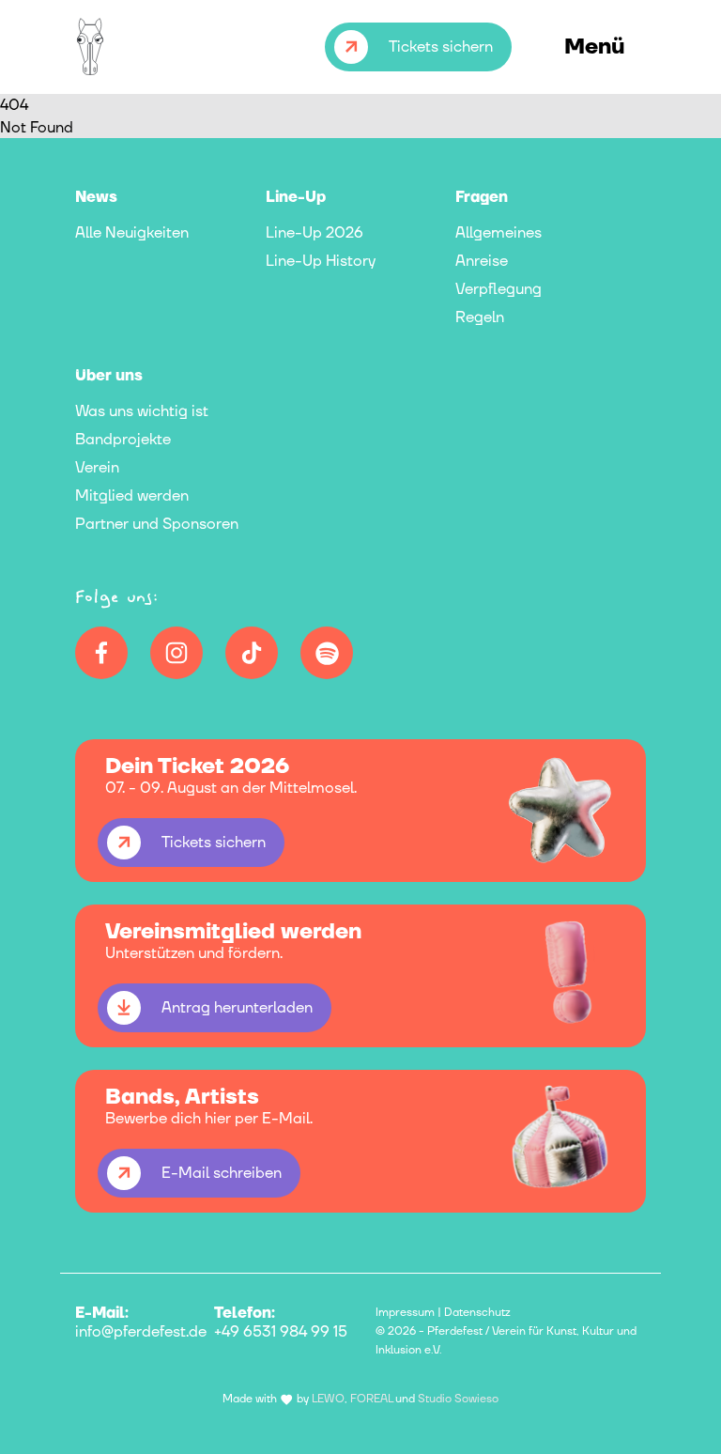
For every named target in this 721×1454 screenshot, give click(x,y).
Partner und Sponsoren (156, 524)
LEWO (328, 1399)
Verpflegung (498, 289)
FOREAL (371, 1399)
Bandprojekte (123, 439)
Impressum (405, 1313)
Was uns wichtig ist (141, 411)
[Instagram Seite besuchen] (176, 652)
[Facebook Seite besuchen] (101, 652)
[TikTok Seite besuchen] (251, 652)
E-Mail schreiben (221, 1173)
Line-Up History (321, 261)
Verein (97, 467)
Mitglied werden (132, 496)
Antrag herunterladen (237, 1007)
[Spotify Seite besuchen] (326, 652)
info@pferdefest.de (141, 1332)
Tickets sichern (441, 47)
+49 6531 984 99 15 (280, 1332)
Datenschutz (477, 1313)
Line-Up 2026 (314, 233)
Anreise (481, 261)
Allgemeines (498, 233)
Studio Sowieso (458, 1399)
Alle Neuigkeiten (132, 233)
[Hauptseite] (97, 47)
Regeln (479, 317)
